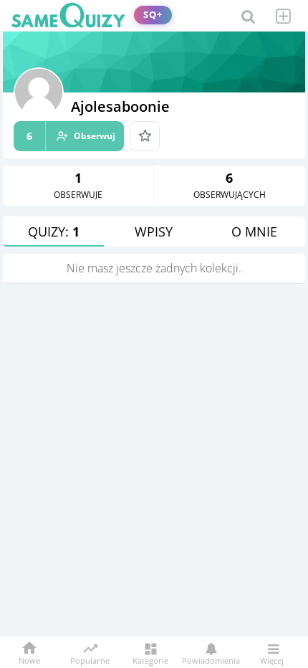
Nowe (29, 659)
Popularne (90, 659)
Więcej (272, 659)
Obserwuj (71, 136)
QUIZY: (54, 231)
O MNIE (254, 231)
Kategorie (150, 659)
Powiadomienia (211, 659)
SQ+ (153, 15)
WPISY (154, 231)
